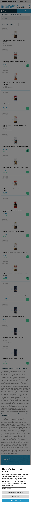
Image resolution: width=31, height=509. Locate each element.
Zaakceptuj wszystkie (15, 500)
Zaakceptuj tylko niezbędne (15, 492)
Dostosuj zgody (15, 496)
